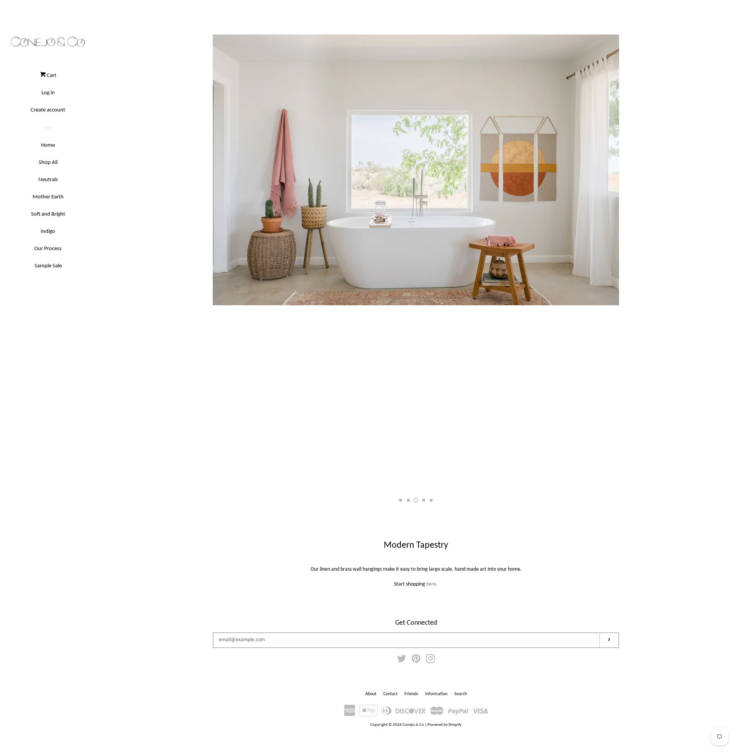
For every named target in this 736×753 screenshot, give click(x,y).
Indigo (48, 231)
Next (602, 264)
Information (436, 694)
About (370, 694)
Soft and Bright (48, 214)
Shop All (48, 162)
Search (460, 694)
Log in (48, 93)
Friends (411, 694)
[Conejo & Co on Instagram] (430, 661)
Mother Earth (48, 197)
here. (432, 584)
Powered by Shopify (444, 725)
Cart (51, 76)
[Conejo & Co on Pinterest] (416, 661)
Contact (390, 694)
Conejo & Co (413, 725)
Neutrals (48, 180)
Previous (229, 264)
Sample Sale (48, 266)
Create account (48, 110)
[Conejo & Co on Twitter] (401, 661)
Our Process (48, 249)
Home (48, 145)
